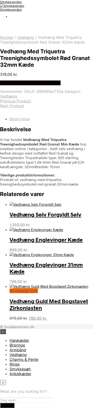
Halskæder (19, 340)
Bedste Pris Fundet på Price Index (30, 83)
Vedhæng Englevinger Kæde (46, 239)
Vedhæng (25, 37)
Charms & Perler (24, 359)
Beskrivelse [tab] (20, 118)
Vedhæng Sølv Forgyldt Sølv (45, 214)
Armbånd (18, 350)
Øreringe (17, 345)
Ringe (15, 364)
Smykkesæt (20, 369)
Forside (6, 37)
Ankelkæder (20, 373)
